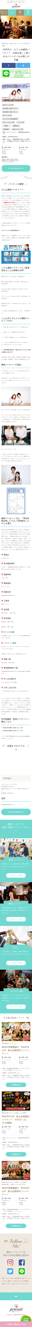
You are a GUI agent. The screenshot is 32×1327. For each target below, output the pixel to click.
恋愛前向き (16, 125)
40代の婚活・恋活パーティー (10, 108)
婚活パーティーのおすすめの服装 (20, 736)
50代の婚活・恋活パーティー (10, 112)
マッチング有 (20, 122)
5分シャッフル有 (7, 115)
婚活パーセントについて (4, 12)
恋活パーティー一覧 (17, 129)
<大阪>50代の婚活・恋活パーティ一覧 (12, 730)
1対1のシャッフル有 (8, 105)
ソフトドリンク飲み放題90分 (10, 118)
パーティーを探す (12, 12)
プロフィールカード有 (8, 122)
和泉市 (6, 125)
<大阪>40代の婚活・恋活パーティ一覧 (12, 727)
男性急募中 (6, 129)
